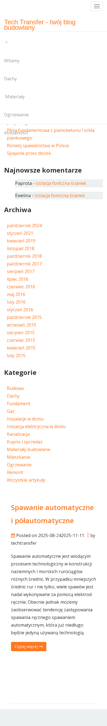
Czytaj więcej (27, 646)
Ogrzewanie (16, 115)
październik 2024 (24, 226)
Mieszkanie (18, 457)
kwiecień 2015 (21, 348)
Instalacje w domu (25, 419)
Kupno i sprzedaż (25, 442)
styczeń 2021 (20, 233)
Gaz (11, 411)
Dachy (10, 79)
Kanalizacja (18, 434)
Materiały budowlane (28, 449)
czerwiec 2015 (21, 340)
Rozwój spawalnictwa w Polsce (38, 146)
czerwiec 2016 (21, 287)
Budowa (15, 388)
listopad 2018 (20, 248)
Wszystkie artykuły (26, 480)
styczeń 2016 (20, 310)
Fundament (18, 404)
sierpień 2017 (21, 271)
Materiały (14, 97)
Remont (15, 472)
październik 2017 (24, 264)
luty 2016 (16, 302)
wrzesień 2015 (21, 325)
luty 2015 (16, 355)
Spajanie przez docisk (29, 153)
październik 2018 (24, 256)
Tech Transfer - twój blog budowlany (39, 23)
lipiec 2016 (17, 279)
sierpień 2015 (21, 333)
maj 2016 (16, 294)
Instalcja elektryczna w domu (36, 426)
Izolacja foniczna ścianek (61, 183)
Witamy (11, 61)
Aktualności (16, 133)
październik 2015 (24, 317)
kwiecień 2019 (21, 241)
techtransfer (24, 543)
